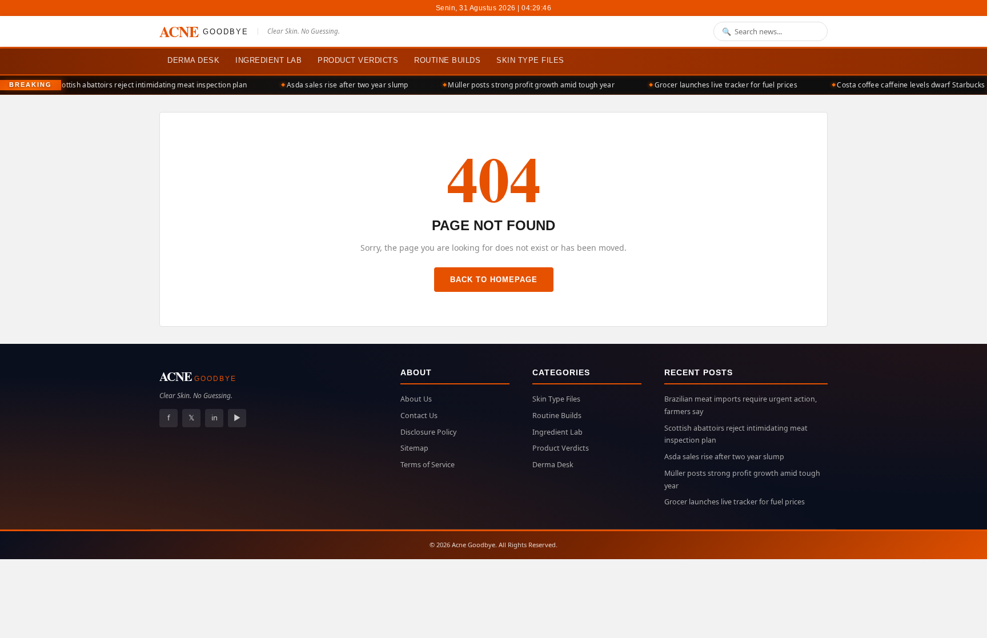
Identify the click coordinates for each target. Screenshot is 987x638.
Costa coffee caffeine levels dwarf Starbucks (903, 85)
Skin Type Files (530, 60)
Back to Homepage (493, 279)
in (214, 417)
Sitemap (414, 448)
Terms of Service (427, 465)
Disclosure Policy (428, 432)
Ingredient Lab (268, 60)
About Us (416, 399)
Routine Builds (447, 60)
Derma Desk (193, 60)
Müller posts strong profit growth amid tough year (523, 85)
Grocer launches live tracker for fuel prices (718, 85)
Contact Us (419, 415)
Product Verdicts (358, 60)
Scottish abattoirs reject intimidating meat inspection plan (143, 85)
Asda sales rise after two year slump (340, 85)
